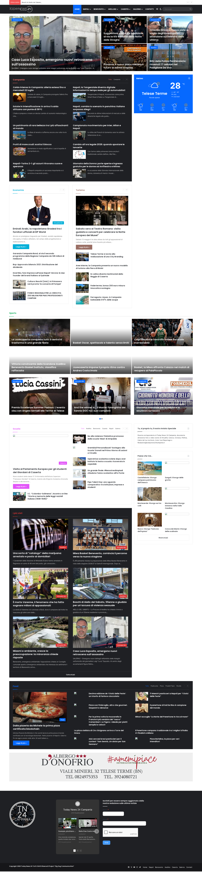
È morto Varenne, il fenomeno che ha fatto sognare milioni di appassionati (170, 36)
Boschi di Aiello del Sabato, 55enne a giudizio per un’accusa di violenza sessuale (123, 64)
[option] (101, 43)
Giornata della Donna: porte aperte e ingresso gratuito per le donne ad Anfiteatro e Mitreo (98, 165)
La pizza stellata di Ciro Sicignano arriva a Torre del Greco (99, 731)
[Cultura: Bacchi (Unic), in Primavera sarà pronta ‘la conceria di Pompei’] (19, 284)
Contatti (149, 9)
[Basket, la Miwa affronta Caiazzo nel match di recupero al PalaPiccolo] (162, 360)
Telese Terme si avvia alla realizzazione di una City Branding (106, 255)
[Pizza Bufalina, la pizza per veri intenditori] (136, 738)
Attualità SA (155, 20)
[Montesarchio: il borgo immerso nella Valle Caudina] (177, 494)
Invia (106, 843)
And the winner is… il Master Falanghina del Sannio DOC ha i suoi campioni (99, 409)
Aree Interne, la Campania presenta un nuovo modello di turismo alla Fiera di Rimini (102, 266)
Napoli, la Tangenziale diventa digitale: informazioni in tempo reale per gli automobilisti (99, 89)
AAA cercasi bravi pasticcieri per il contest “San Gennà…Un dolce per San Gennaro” (107, 742)
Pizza (162, 686)
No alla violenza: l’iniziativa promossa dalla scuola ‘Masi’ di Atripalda (106, 437)
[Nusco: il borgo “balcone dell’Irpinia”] (150, 520)
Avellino (112, 9)
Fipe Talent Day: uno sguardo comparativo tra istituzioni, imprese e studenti (106, 485)
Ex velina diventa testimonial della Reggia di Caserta (106, 275)
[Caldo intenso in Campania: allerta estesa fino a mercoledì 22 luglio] (19, 97)
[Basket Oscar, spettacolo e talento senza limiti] (101, 332)
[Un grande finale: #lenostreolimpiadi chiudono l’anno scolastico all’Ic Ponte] (79, 473)
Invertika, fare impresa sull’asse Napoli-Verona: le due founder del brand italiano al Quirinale (39, 274)
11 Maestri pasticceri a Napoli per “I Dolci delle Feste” (169, 694)
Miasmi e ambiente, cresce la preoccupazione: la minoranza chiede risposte (49, 2)
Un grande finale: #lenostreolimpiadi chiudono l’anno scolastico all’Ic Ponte (106, 471)
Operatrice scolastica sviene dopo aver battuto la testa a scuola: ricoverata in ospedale (107, 461)
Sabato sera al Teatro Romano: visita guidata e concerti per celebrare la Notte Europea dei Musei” (100, 232)
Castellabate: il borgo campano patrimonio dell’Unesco (147, 480)
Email (105, 819)
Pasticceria (154, 686)
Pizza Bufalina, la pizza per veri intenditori (164, 740)
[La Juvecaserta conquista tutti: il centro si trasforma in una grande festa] (39, 332)
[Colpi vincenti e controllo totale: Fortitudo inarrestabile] (162, 332)
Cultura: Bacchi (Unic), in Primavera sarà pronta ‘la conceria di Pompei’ (44, 282)
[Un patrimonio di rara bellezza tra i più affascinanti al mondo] (19, 135)
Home (77, 9)
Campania (117, 79)
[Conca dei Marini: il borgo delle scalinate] (177, 520)
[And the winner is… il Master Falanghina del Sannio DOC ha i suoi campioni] (101, 396)
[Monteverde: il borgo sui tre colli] (150, 494)
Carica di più (70, 675)
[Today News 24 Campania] (21, 9)
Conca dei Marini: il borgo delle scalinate (176, 530)
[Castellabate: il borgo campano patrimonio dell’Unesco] (150, 468)
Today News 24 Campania (77, 809)
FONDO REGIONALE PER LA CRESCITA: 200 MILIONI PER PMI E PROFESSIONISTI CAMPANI (45, 296)
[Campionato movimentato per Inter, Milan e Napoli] (79, 135)
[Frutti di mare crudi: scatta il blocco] (19, 151)
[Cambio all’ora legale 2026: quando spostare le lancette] (79, 154)
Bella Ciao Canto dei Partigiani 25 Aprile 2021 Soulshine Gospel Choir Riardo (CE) (88, 831)
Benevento (99, 9)
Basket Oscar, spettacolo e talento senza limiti (101, 342)
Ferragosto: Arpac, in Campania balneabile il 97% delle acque (105, 298)
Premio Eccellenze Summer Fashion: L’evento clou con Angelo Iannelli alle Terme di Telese (38, 409)
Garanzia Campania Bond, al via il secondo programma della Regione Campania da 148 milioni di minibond (38, 256)
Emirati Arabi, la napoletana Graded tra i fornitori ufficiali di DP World (37, 230)
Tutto (110, 79)
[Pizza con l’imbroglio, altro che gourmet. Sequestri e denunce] (75, 705)
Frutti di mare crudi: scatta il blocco (32, 144)
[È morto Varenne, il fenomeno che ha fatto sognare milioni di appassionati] (170, 29)
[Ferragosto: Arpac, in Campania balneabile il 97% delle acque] (82, 300)
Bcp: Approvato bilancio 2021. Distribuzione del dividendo (35, 265)
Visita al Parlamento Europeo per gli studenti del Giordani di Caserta (40, 470)
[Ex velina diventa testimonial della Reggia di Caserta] (82, 276)
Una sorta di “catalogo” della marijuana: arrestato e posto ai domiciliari (37, 555)
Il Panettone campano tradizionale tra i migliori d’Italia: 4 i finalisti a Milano (161, 731)
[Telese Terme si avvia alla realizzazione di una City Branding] (82, 256)
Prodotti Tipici (170, 686)
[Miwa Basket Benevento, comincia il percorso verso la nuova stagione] (124, 29)
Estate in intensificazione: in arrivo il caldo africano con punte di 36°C (35, 108)
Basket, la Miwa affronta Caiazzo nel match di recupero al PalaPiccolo (161, 369)
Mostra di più (163, 538)
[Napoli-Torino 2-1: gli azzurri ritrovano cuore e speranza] (19, 173)
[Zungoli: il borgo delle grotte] (177, 468)
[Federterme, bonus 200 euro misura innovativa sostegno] (82, 288)
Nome (106, 810)
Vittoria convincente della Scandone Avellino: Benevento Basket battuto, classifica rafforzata (39, 367)
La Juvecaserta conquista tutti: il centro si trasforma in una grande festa (37, 341)
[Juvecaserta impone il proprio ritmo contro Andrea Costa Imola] (101, 360)
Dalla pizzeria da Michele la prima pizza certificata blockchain (36, 727)
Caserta (125, 9)
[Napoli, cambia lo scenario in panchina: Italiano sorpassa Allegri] (79, 116)
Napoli (86, 9)
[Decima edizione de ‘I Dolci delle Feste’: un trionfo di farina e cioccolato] (75, 693)
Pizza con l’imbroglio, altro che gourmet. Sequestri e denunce (108, 706)
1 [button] (100, 419)
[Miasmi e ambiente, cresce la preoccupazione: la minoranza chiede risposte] (170, 57)
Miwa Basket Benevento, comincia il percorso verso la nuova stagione (121, 36)
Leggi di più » (21, 247)
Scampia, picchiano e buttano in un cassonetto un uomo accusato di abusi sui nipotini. (67, 831)
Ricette (179, 686)
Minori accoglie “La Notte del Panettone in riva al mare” (161, 716)
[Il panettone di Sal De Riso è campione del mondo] (141, 708)
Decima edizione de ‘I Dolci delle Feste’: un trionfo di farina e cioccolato (107, 694)
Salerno (137, 9)
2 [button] (101, 418)
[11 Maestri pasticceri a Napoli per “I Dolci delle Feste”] (141, 696)
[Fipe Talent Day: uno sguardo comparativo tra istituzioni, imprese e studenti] (79, 484)
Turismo (80, 190)
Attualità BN (109, 20)
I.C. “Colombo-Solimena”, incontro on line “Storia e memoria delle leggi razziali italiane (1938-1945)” (48, 496)
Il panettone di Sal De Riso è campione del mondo (168, 706)
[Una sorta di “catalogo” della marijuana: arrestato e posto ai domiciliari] (55, 43)
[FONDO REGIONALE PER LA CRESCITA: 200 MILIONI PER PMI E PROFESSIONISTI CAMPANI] (19, 295)
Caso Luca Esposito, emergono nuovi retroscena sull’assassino (95, 652)
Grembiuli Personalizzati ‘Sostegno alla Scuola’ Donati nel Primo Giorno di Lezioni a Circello (107, 450)
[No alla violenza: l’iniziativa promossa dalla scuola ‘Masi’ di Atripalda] (79, 439)
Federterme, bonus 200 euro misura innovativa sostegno (107, 287)
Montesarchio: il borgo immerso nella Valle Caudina (175, 505)
